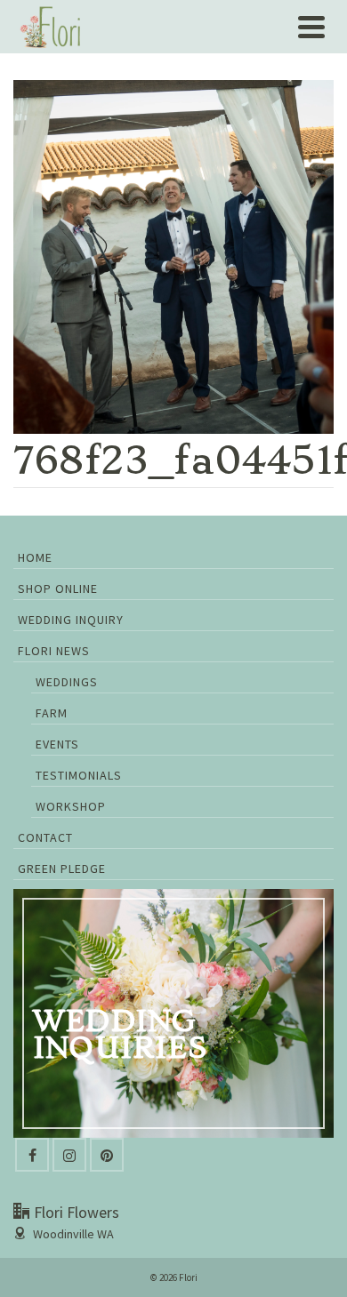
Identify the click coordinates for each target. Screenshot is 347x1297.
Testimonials (79, 775)
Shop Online (58, 588)
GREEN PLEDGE (62, 869)
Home (35, 557)
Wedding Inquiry (71, 620)
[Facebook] (32, 1155)
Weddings (67, 682)
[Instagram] (69, 1155)
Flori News (54, 651)
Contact (45, 837)
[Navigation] (311, 26)
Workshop (71, 806)
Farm (52, 713)
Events (57, 744)
